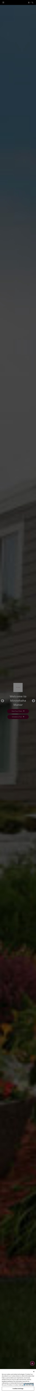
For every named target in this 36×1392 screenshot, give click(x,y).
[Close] (34, 1372)
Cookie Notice (28, 1385)
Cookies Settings (18, 1388)
